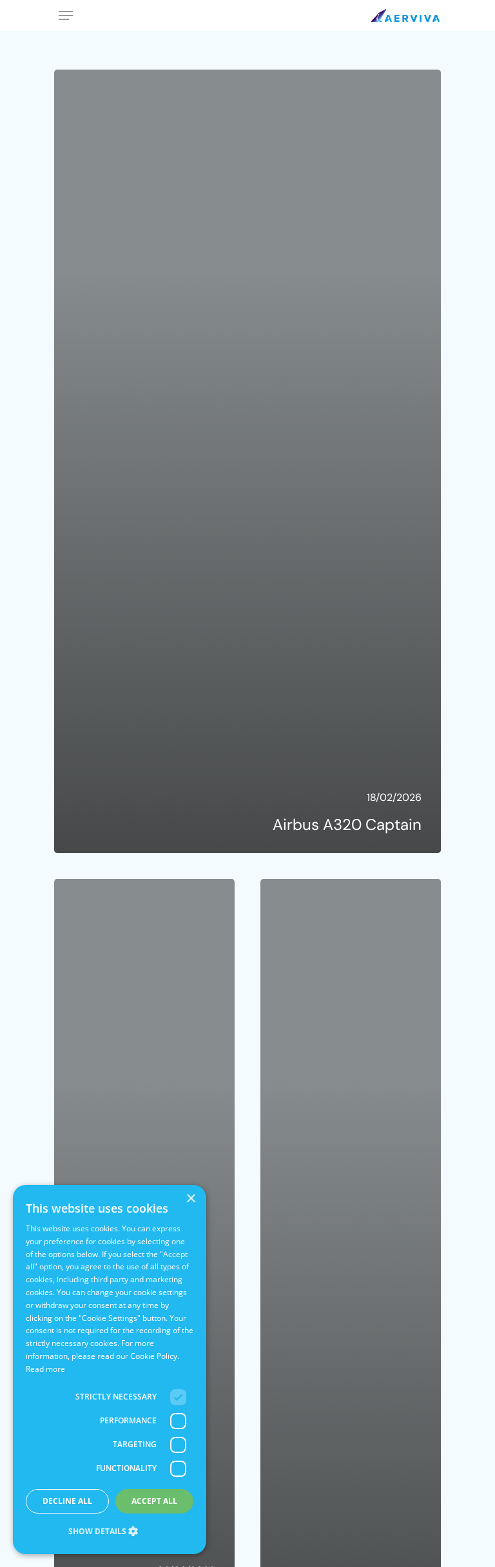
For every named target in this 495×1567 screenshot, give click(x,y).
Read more (45, 1368)
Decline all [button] (67, 1500)
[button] (109, 1531)
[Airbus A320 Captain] (247, 461)
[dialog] (109, 1369)
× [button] (192, 1199)
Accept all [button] (154, 1500)
